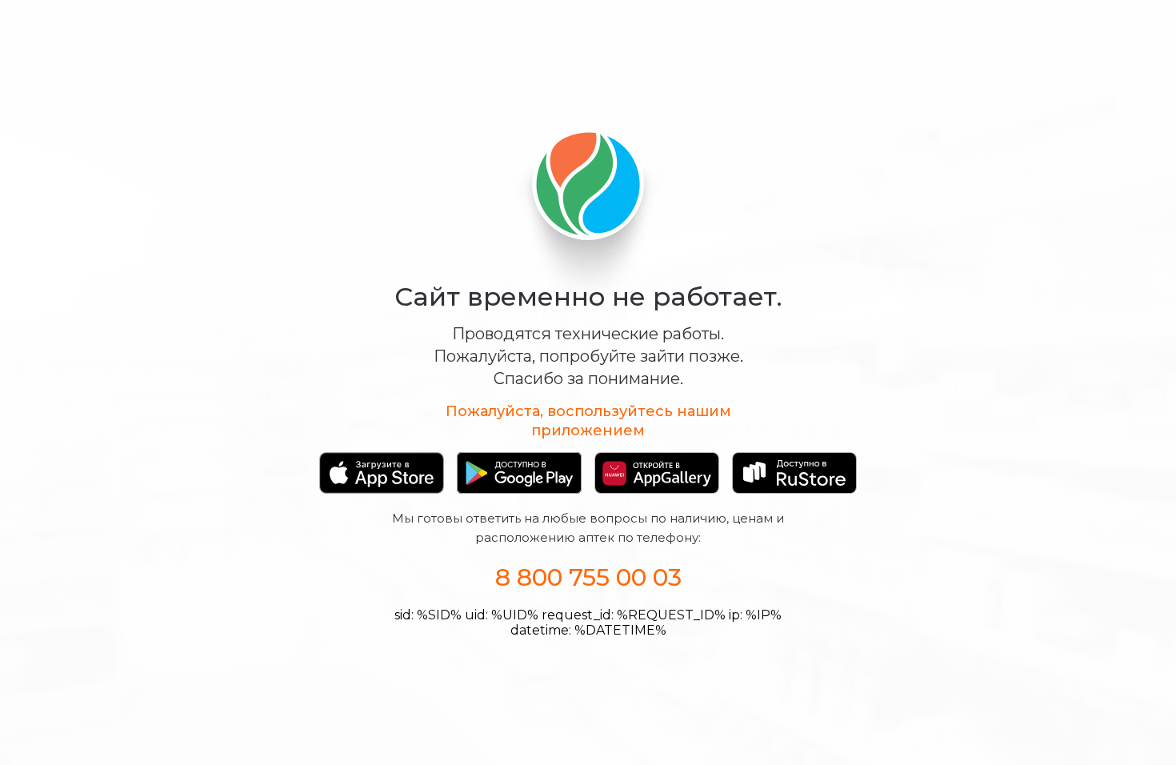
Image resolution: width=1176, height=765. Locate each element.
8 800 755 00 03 (588, 577)
